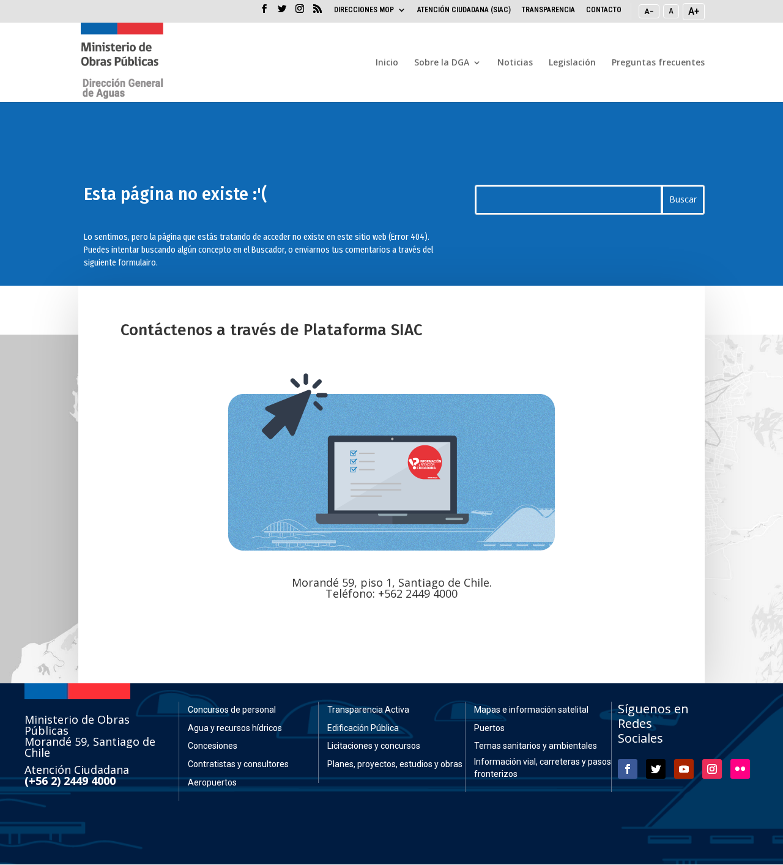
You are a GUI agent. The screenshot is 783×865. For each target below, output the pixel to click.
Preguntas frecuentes (658, 63)
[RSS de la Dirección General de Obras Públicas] (317, 12)
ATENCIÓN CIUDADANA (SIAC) (464, 10)
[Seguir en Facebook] (627, 769)
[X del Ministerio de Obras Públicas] (282, 12)
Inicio (387, 63)
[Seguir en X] (656, 769)
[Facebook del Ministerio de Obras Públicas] (264, 12)
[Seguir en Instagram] (712, 769)
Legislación (572, 63)
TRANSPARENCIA (548, 10)
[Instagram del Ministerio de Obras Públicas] (299, 12)
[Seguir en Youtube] (684, 769)
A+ (693, 11)
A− (649, 11)
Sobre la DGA (441, 63)
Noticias (515, 63)
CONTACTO (604, 10)
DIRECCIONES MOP (364, 10)
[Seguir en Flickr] (740, 769)
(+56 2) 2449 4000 (70, 780)
